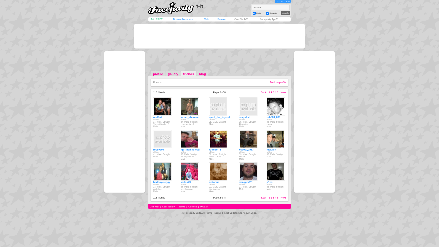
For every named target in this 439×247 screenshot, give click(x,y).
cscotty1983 (246, 149)
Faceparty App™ (269, 19)
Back (263, 92)
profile (158, 74)
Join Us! (154, 206)
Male (206, 19)
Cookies (192, 206)
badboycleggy (161, 182)
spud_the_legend (219, 117)
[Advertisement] (219, 36)
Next (283, 92)
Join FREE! (157, 19)
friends (188, 74)
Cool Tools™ (241, 19)
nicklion (271, 149)
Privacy (204, 206)
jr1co (270, 182)
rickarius (214, 182)
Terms (182, 206)
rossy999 (158, 149)
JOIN (288, 1)
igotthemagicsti (190, 149)
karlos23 (186, 182)
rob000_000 (273, 117)
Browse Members (183, 19)
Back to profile (278, 82)
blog (202, 74)
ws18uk (157, 117)
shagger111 (246, 182)
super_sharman (190, 117)
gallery (173, 74)
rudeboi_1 (215, 149)
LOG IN (280, 1)
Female (221, 19)
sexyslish (244, 117)
